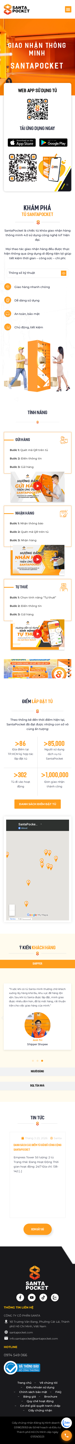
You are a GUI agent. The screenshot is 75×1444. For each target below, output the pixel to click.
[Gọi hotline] (66, 1435)
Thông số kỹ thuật (22, 273)
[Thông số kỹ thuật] (63, 273)
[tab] (37, 964)
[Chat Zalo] (66, 1423)
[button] (68, 9)
